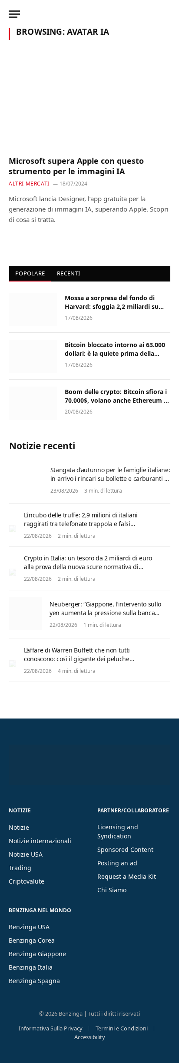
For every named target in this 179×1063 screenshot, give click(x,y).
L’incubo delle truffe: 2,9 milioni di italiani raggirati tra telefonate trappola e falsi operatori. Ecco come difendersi (81, 523)
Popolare (30, 273)
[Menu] (14, 14)
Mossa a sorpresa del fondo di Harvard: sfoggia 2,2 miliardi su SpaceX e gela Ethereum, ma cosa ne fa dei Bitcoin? (115, 311)
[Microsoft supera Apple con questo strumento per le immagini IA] (89, 102)
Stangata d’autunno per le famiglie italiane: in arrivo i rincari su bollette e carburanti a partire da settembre (110, 478)
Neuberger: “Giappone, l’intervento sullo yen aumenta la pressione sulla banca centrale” (105, 613)
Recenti (68, 273)
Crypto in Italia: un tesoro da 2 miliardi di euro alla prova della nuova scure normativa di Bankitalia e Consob (88, 567)
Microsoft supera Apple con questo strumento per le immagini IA (76, 166)
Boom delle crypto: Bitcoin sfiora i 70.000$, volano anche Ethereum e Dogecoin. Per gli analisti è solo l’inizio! (116, 404)
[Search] (169, 14)
